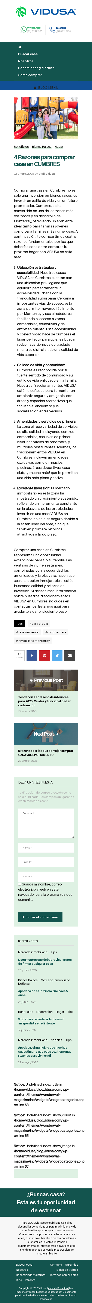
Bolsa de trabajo (67, 1269)
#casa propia (39, 623)
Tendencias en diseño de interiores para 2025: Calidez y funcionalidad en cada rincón (44, 701)
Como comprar (30, 75)
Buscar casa (28, 54)
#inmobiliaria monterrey (33, 640)
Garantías (71, 1264)
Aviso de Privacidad (58, 1288)
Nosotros (26, 61)
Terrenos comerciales (64, 1274)
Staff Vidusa (47, 173)
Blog (19, 1280)
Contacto (56, 1264)
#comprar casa (55, 632)
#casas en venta (27, 632)
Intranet (30, 1280)
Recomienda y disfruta (36, 68)
